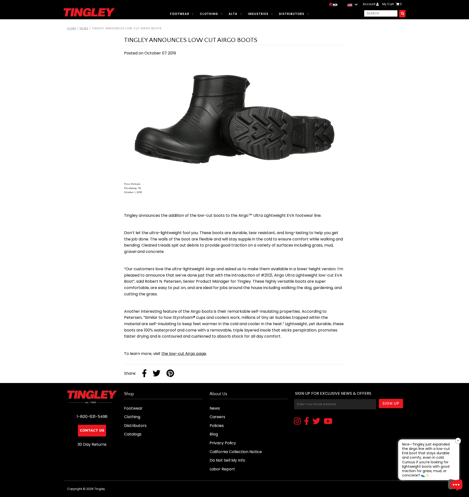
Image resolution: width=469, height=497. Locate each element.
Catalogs (132, 434)
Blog (214, 434)
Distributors (291, 14)
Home (71, 28)
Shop (129, 394)
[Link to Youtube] (328, 421)
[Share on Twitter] (156, 373)
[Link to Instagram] (297, 421)
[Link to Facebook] (306, 421)
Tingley (99, 489)
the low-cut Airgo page (183, 353)
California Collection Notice (236, 452)
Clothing (209, 14)
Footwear (179, 14)
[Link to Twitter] (316, 421)
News (84, 28)
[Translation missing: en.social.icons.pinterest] (170, 373)
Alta (233, 14)
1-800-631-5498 (92, 416)
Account (369, 4)
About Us (218, 394)
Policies (217, 425)
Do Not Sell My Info (227, 460)
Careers (217, 417)
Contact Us (92, 430)
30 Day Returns (92, 444)
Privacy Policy (223, 443)
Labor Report (222, 469)
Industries (258, 14)
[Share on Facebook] (144, 373)
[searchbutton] (402, 13)
